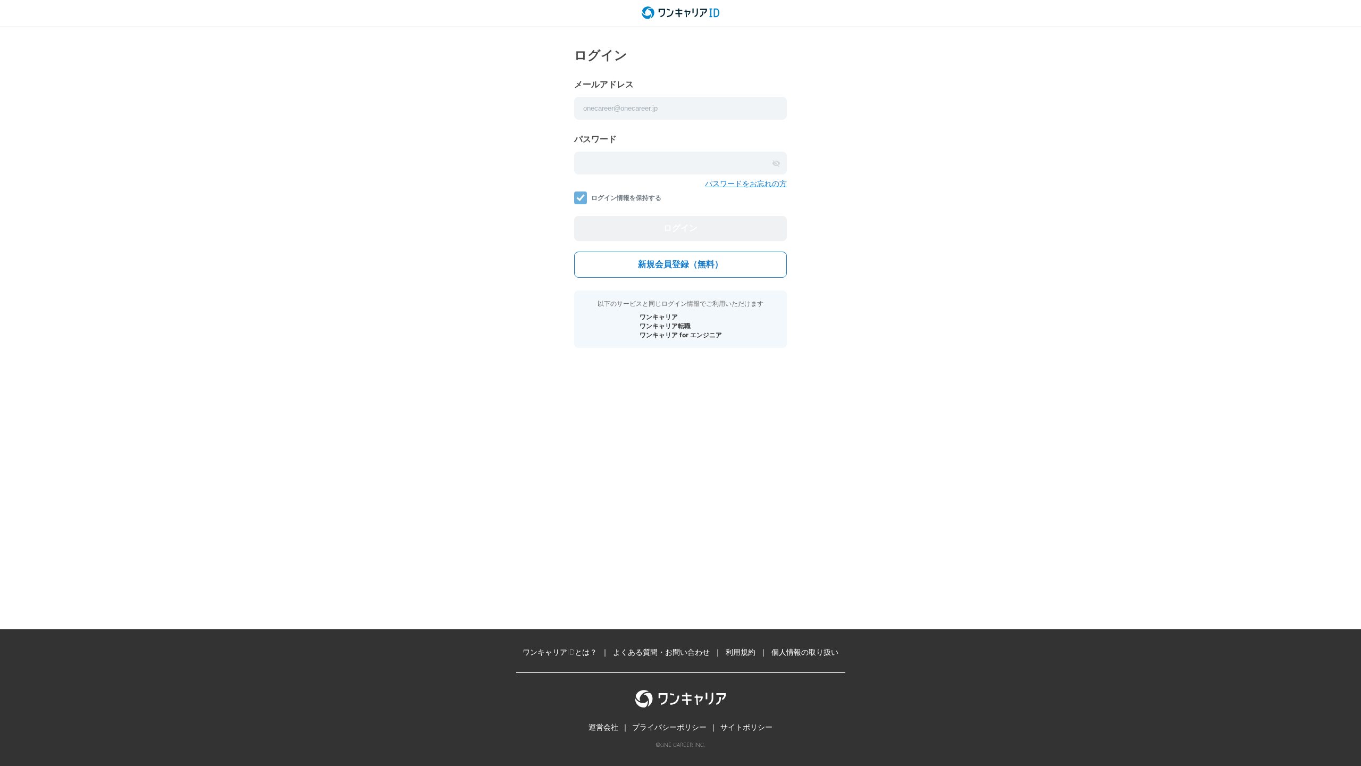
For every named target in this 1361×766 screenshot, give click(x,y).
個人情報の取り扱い (804, 651)
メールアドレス (604, 84)
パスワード (595, 139)
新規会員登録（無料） (680, 264)
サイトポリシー (746, 726)
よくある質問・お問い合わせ (661, 651)
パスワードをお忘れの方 (746, 183)
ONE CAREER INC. (682, 745)
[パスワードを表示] (776, 163)
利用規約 (740, 651)
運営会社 (603, 726)
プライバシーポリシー (669, 726)
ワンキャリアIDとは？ (560, 651)
